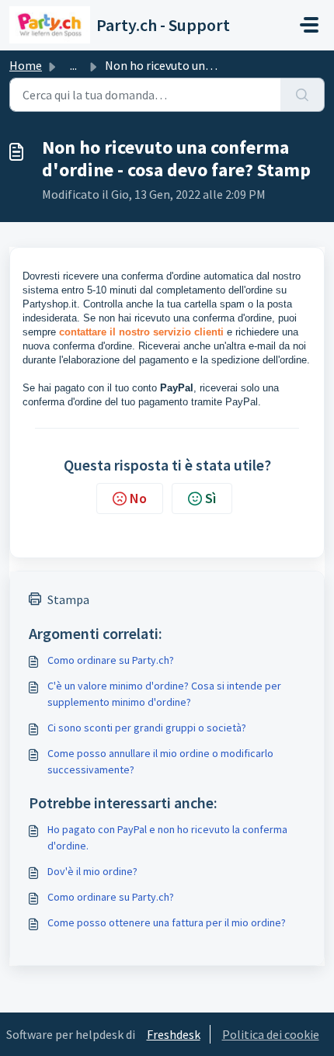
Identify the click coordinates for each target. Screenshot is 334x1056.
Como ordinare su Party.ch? (110, 660)
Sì (210, 498)
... (73, 65)
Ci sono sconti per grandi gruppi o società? (146, 728)
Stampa (68, 599)
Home (25, 65)
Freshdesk (173, 1034)
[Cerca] (302, 95)
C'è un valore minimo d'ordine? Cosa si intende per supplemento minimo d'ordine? (164, 694)
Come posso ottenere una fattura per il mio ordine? (166, 922)
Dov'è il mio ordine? (92, 871)
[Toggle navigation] (309, 25)
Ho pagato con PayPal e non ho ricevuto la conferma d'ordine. (167, 837)
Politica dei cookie (270, 1034)
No (138, 498)
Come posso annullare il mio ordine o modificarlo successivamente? (160, 761)
